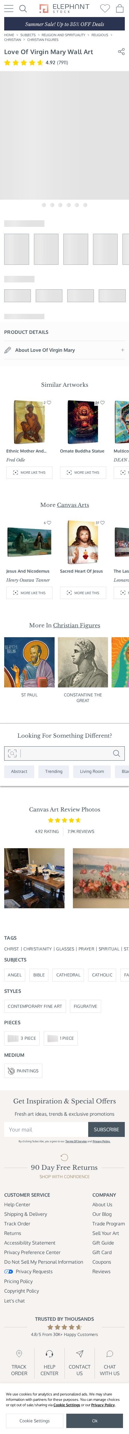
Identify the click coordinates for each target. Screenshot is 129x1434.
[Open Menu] (9, 8)
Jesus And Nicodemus (28, 571)
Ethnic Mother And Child (25, 451)
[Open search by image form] (12, 753)
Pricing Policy (18, 1281)
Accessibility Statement (30, 1243)
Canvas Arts (73, 505)
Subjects (28, 35)
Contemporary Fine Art (35, 1006)
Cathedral (68, 974)
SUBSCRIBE (106, 1129)
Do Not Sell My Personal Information (43, 1262)
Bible (39, 974)
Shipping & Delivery (25, 1214)
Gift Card (102, 1252)
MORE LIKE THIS (33, 472)
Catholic (102, 974)
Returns (12, 1233)
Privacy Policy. (101, 1141)
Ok (95, 1420)
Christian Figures (42, 39)
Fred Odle (15, 460)
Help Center (17, 1204)
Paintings (27, 1070)
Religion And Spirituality (63, 35)
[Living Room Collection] (92, 771)
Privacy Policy (103, 1405)
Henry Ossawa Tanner (28, 580)
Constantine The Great (83, 697)
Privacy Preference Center (32, 1252)
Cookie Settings (66, 1405)
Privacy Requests (34, 1271)
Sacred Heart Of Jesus (81, 571)
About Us (102, 1204)
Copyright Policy (21, 1291)
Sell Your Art (105, 1233)
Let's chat (14, 1301)
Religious (100, 35)
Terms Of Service (76, 1141)
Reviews (101, 1271)
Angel (14, 974)
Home (9, 35)
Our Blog (102, 1214)
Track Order (17, 1224)
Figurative (86, 1006)
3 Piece (28, 1038)
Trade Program (108, 1224)
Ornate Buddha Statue (82, 450)
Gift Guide (103, 1243)
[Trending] (53, 771)
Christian (12, 39)
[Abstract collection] (19, 771)
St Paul (29, 694)
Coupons (101, 1262)
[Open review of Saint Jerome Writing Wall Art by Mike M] (34, 878)
